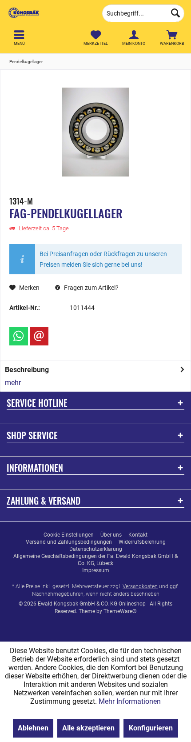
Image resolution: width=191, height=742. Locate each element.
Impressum (95, 570)
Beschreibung (27, 369)
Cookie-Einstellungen (69, 535)
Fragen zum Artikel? (91, 287)
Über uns (111, 535)
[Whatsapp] (18, 336)
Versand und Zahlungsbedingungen (69, 542)
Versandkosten (140, 586)
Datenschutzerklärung (95, 549)
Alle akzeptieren (88, 728)
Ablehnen (33, 728)
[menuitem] (172, 37)
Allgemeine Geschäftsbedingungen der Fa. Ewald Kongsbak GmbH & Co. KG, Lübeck (95, 559)
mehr (13, 382)
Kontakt (137, 535)
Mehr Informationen (130, 701)
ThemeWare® (119, 611)
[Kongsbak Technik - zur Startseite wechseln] (48, 13)
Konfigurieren (151, 728)
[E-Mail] (39, 336)
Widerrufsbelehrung (142, 542)
